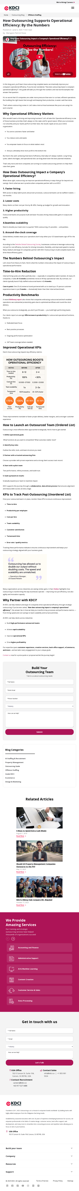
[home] (12, 8)
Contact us (7, 655)
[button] (72, 7)
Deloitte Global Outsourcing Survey (28, 244)
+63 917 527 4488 (20, 1086)
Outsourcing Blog (18, 15)
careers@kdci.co (20, 1083)
